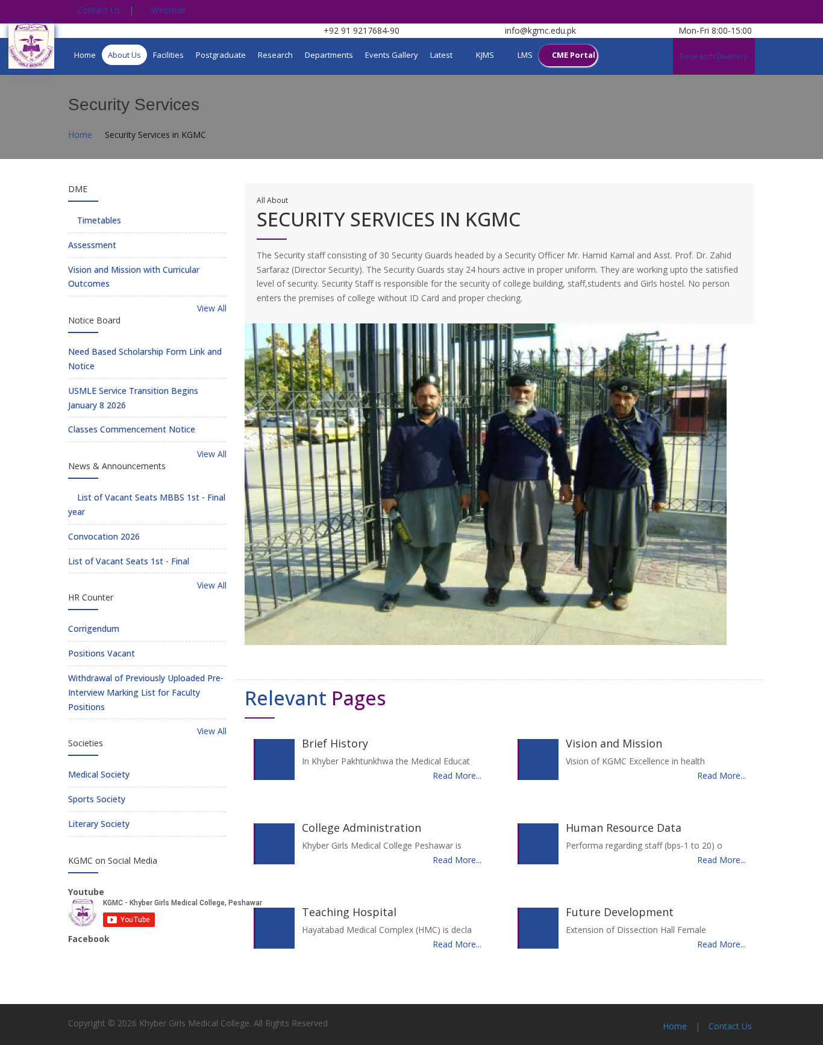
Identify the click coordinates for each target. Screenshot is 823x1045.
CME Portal (573, 54)
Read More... (457, 775)
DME (77, 189)
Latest (441, 54)
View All (211, 308)
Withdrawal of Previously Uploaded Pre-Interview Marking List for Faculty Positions (146, 692)
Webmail (167, 10)
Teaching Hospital (349, 912)
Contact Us (97, 10)
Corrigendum (93, 628)
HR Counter (90, 597)
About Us (124, 54)
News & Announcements (117, 466)
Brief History (335, 743)
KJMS (485, 54)
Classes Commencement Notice (131, 429)
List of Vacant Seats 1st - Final (128, 561)
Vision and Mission (614, 743)
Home (85, 54)
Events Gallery (391, 54)
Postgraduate (221, 54)
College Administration (361, 827)
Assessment (92, 245)
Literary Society (99, 823)
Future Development (620, 912)
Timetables (98, 220)
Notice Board (94, 320)
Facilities (168, 54)
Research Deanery (714, 56)
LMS (525, 54)
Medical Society (99, 774)
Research (275, 54)
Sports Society (96, 799)
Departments (329, 54)
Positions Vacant (101, 653)
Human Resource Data (623, 827)
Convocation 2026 (104, 536)
